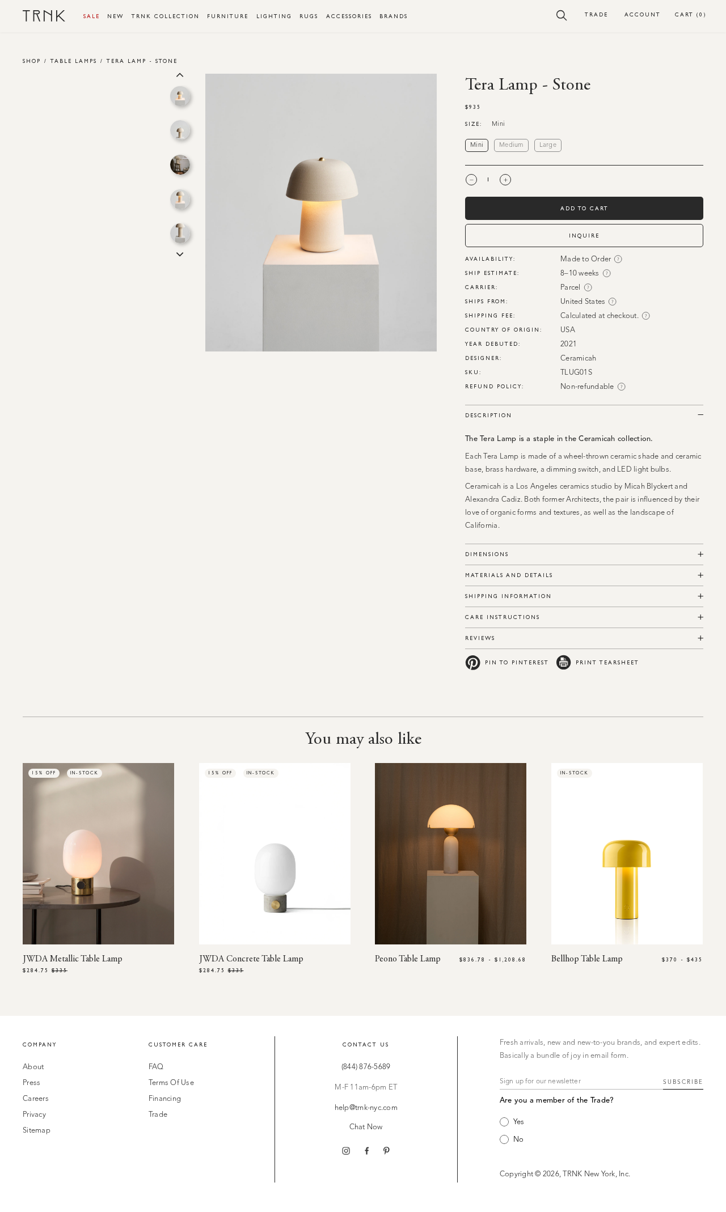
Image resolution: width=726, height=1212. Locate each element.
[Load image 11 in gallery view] (180, 199)
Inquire (584, 235)
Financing (165, 1099)
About (33, 1067)
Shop (32, 61)
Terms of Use (171, 1083)
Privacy (34, 1114)
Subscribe (683, 1082)
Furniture (227, 16)
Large (547, 145)
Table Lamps (73, 61)
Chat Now (366, 1127)
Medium (511, 145)
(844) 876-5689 (366, 1067)
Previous (179, 73)
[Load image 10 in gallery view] (180, 165)
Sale (91, 16)
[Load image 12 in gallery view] (180, 233)
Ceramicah (578, 358)
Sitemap (36, 1130)
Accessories (349, 16)
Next (179, 253)
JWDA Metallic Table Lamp (73, 959)
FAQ (156, 1067)
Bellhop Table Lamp (587, 959)
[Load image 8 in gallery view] (180, 96)
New (115, 16)
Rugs (308, 16)
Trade (596, 14)
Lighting (274, 16)
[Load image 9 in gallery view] (180, 130)
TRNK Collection (166, 16)
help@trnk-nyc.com (366, 1108)
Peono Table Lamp (408, 959)
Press (31, 1083)
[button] (562, 15)
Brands (393, 16)
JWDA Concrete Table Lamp (251, 959)
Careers (36, 1099)
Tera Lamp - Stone (142, 61)
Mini (476, 145)
